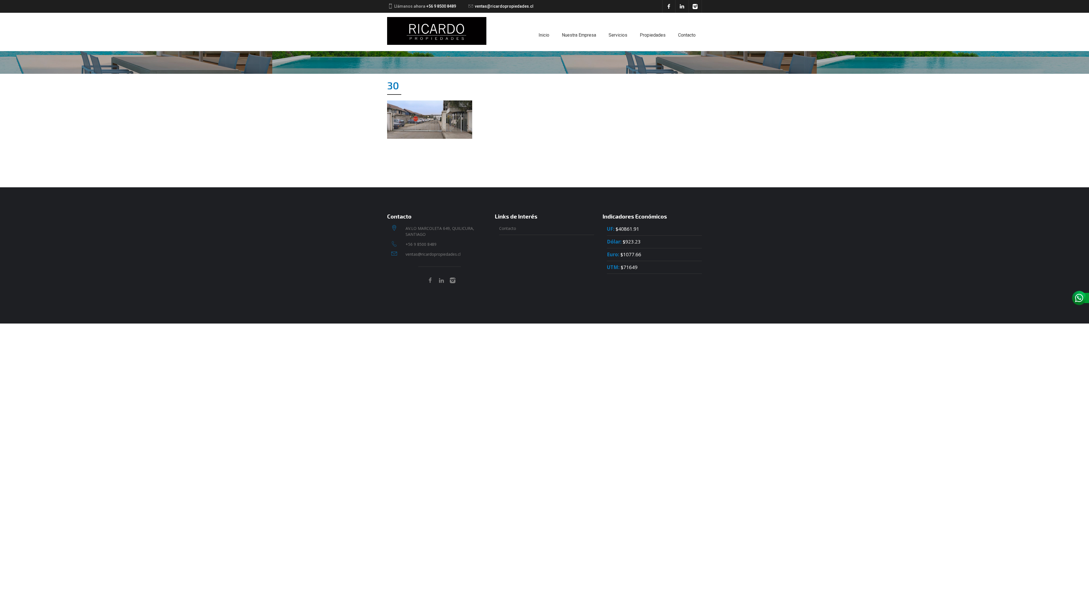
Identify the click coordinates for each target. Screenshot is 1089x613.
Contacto (687, 35)
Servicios (618, 35)
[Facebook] (668, 6)
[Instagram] (695, 6)
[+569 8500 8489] (1080, 298)
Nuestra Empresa (579, 35)
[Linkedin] (681, 6)
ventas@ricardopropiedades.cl (504, 6)
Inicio (544, 35)
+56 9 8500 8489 (441, 6)
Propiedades (653, 35)
